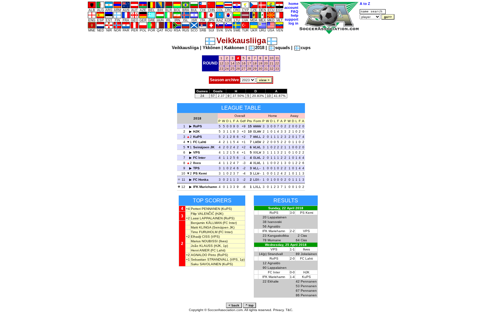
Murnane (274, 240)
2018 (259, 47)
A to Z (365, 4)
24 (227, 68)
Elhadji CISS (200, 236)
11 (277, 58)
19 (260, 63)
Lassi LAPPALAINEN (207, 218)
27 (244, 68)
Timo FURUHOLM (204, 232)
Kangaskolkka (278, 235)
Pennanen (309, 281)
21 (271, 63)
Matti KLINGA (201, 227)
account (291, 7)
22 (277, 63)
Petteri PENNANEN (205, 209)
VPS (196, 152)
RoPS (197, 126)
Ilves (197, 163)
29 (255, 68)
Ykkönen (211, 47)
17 (249, 63)
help (294, 15)
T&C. (289, 310)
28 (249, 68)
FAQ (294, 11)
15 (238, 63)
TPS (196, 168)
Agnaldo (274, 226)
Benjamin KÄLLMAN (206, 223)
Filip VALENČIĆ (202, 213)
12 (221, 63)
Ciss (304, 235)
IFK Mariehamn (205, 187)
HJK (196, 131)
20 (266, 63)
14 (232, 63)
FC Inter (199, 157)
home (293, 4)
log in (293, 23)
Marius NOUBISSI (204, 241)
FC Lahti (199, 142)
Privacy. (279, 310)
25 (232, 68)
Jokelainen (309, 254)
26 (238, 68)
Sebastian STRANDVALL (210, 259)
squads (282, 47)
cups (306, 47)
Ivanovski (275, 222)
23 (221, 68)
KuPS (197, 136)
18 (255, 63)
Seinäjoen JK (203, 147)
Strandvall (275, 254)
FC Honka (201, 179)
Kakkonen (234, 47)
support (291, 19)
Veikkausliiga (185, 47)
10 (271, 58)
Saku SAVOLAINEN (206, 264)
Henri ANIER (200, 250)
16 (244, 63)
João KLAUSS (202, 246)
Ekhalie (273, 281)
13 (227, 63)
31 (266, 68)
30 (260, 68)
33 (277, 68)
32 (271, 68)
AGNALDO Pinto (203, 255)
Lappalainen (277, 217)
